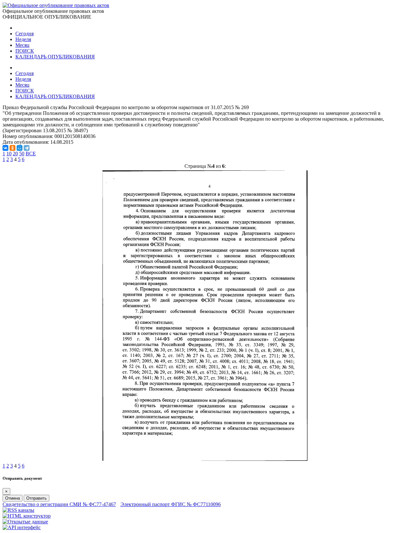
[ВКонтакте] (5, 148)
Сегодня (24, 33)
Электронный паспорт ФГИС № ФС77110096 (170, 504)
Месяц (22, 45)
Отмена (12, 498)
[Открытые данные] (25, 521)
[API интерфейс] (22, 527)
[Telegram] (26, 148)
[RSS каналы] (18, 510)
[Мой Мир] (19, 148)
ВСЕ (31, 153)
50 (21, 153)
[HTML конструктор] (27, 516)
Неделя (23, 39)
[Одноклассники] (12, 148)
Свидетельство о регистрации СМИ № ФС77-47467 (59, 504)
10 (9, 153)
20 (15, 153)
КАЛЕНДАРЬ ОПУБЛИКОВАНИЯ (55, 56)
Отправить (36, 498)
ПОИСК (24, 51)
